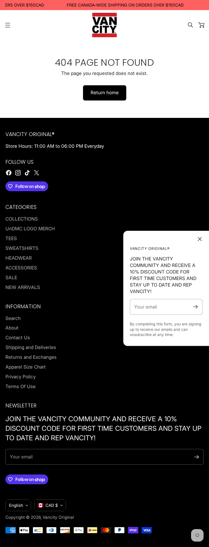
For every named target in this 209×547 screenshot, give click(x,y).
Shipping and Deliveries (30, 347)
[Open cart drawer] (201, 25)
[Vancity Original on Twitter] (36, 172)
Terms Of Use (20, 386)
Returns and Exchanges (31, 357)
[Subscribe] (195, 306)
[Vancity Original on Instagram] (18, 172)
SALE (11, 277)
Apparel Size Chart (25, 367)
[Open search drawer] (190, 25)
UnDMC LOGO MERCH (30, 228)
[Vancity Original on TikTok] (27, 172)
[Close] (200, 239)
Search (13, 318)
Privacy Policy (20, 376)
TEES (11, 238)
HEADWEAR (18, 258)
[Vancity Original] (104, 25)
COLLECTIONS (21, 219)
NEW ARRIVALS (22, 287)
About (12, 328)
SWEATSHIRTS (21, 248)
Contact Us (17, 337)
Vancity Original (58, 517)
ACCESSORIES (21, 268)
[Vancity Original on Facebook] (8, 172)
